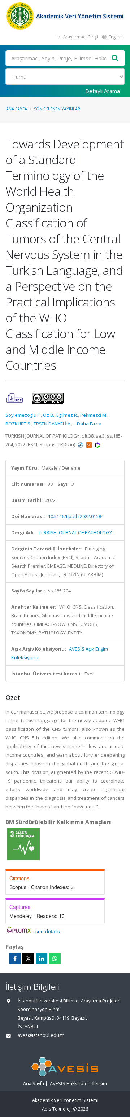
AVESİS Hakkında (68, 1083)
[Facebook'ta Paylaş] (15, 958)
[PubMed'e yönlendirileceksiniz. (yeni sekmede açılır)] (81, 444)
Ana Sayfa (16, 108)
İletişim (99, 1083)
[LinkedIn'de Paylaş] (41, 958)
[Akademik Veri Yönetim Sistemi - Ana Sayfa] (20, 16)
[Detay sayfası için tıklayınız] (23, 844)
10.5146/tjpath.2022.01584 (76, 516)
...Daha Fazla (87, 423)
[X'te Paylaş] (28, 958)
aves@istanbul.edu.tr (41, 1035)
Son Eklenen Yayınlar (57, 108)
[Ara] (115, 58)
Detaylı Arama (102, 90)
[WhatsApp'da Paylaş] (55, 958)
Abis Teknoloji (57, 1109)
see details (47, 931)
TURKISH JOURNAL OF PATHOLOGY (75, 532)
